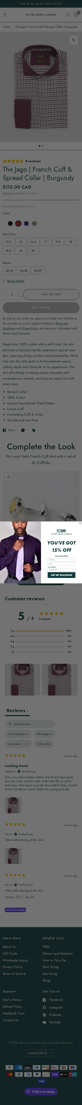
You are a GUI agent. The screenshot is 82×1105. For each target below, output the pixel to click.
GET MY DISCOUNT (61, 575)
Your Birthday (52, 567)
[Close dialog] (80, 523)
